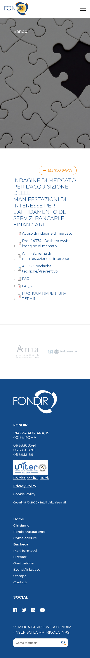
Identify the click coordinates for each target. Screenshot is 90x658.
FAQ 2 (27, 286)
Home (18, 519)
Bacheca (20, 544)
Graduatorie (23, 563)
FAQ (25, 279)
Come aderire (25, 538)
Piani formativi (25, 551)
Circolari (20, 557)
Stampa (19, 576)
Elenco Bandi (59, 170)
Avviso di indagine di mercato (47, 233)
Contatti (20, 582)
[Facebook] (16, 610)
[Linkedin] (33, 610)
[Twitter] (24, 610)
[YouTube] (41, 610)
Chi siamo (21, 525)
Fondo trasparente (29, 532)
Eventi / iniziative (26, 569)
